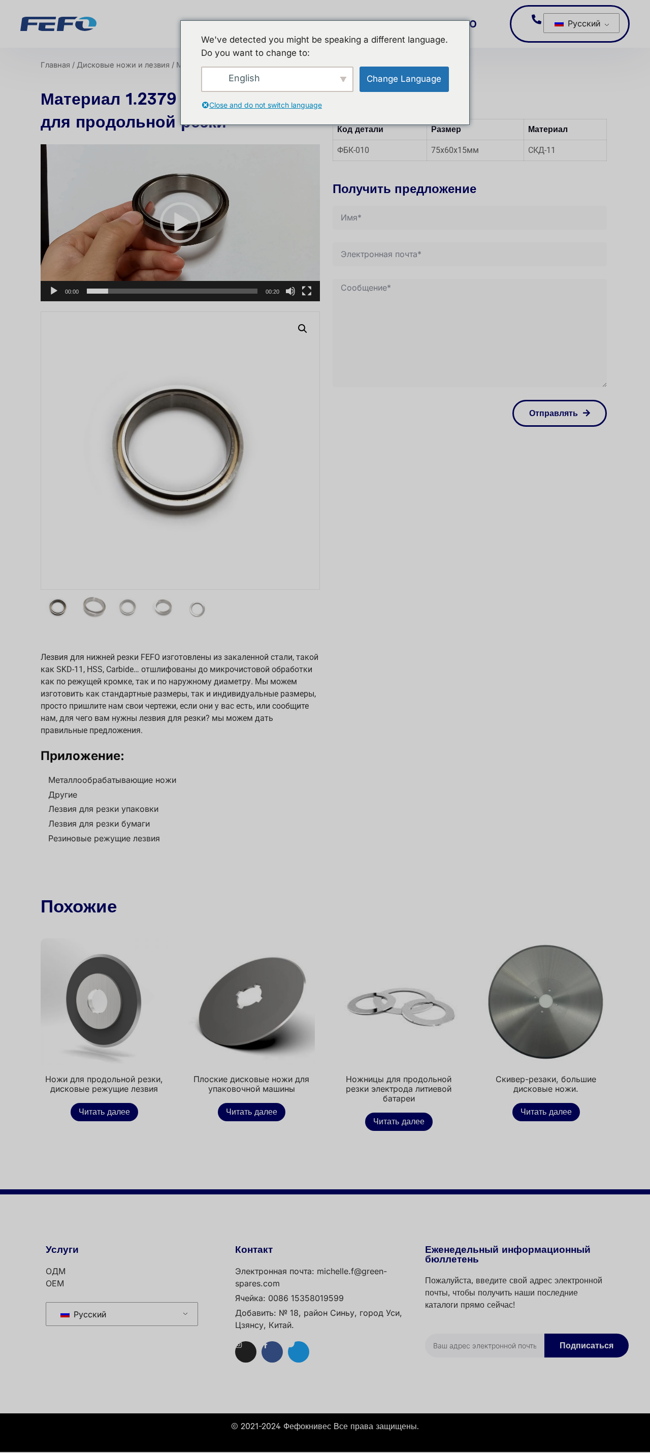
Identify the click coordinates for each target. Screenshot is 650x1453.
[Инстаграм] (245, 1352)
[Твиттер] (298, 1352)
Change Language (404, 79)
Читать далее (104, 1112)
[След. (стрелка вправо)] (632, 726)
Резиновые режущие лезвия (104, 838)
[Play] (54, 291)
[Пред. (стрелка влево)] (18, 726)
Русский (582, 23)
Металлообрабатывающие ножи (112, 780)
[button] (180, 222)
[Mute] (290, 291)
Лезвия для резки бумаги (99, 823)
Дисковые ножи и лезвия (123, 65)
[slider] (172, 291)
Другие (62, 794)
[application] (180, 222)
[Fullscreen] (307, 291)
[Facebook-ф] (272, 1352)
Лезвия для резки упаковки (103, 809)
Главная (55, 65)
